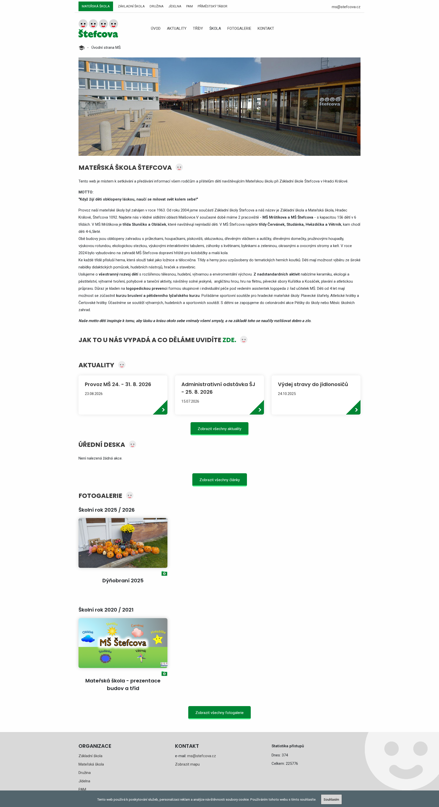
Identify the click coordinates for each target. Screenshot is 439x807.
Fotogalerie (239, 28)
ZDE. (229, 340)
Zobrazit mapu (187, 764)
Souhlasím (331, 799)
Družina (157, 6)
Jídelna (174, 6)
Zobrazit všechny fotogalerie (219, 712)
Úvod (156, 28)
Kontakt (266, 28)
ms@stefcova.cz (346, 7)
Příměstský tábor (212, 6)
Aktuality (176, 28)
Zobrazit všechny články (219, 480)
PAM (189, 6)
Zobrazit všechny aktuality (219, 429)
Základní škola (131, 6)
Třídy (198, 28)
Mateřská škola (96, 6)
